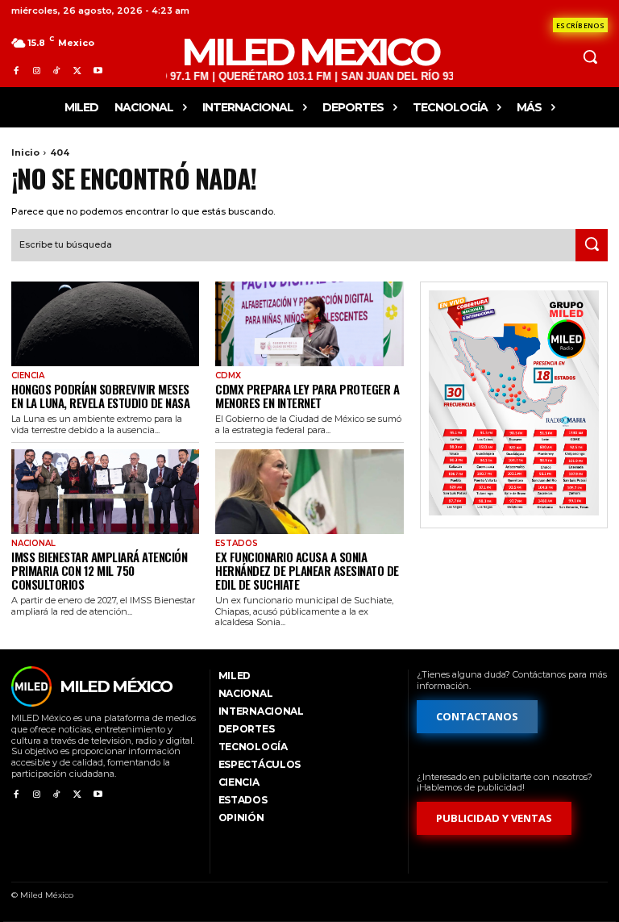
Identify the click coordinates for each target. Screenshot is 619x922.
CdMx (228, 376)
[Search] (591, 245)
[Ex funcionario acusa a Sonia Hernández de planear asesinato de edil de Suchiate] (309, 491)
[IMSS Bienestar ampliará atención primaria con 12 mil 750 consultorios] (105, 491)
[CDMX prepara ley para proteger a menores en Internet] (309, 324)
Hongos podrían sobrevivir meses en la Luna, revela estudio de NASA (100, 395)
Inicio (25, 152)
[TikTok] (57, 71)
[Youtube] (98, 71)
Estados (236, 544)
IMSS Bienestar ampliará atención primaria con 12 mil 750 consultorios (99, 571)
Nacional (33, 544)
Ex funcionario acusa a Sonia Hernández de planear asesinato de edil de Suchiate (307, 571)
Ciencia (27, 376)
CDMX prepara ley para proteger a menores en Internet (307, 395)
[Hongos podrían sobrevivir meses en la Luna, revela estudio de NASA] (105, 324)
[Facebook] (16, 71)
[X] (77, 71)
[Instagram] (36, 71)
